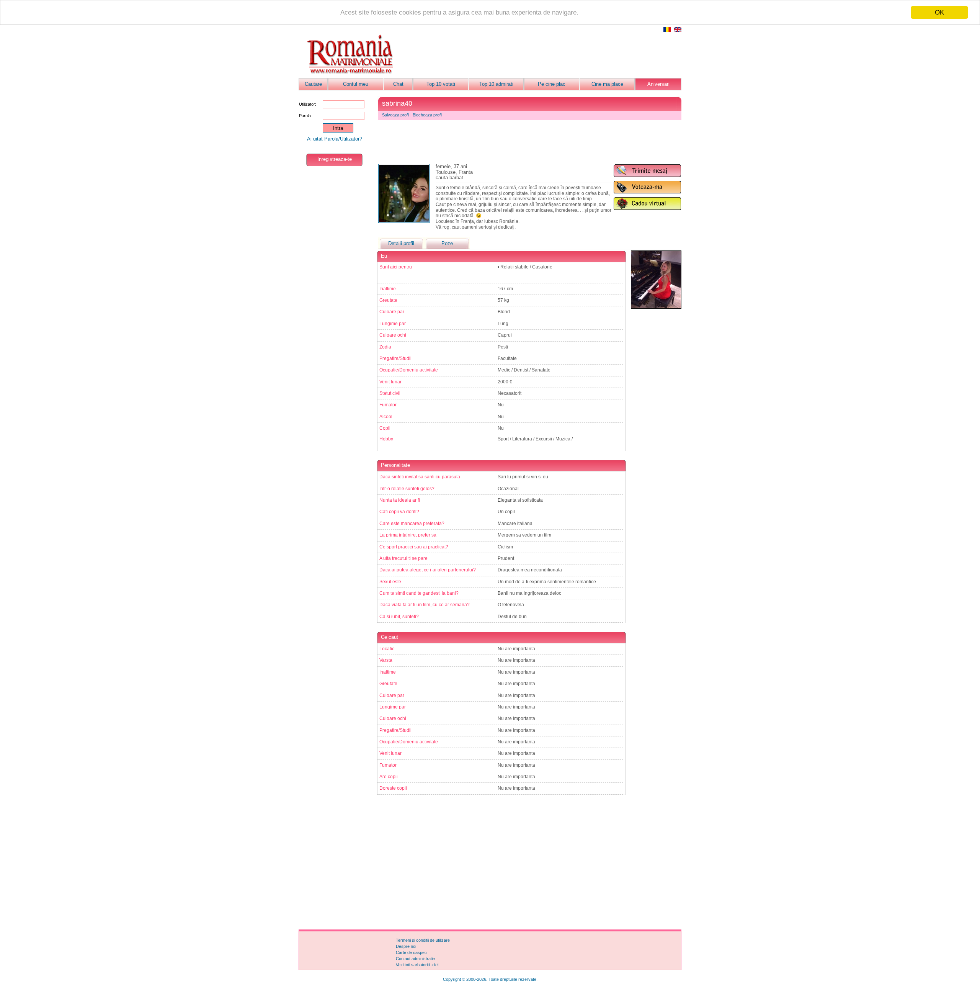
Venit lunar (390, 382)
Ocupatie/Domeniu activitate (408, 370)
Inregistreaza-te (334, 159)
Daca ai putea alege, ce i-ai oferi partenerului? (427, 570)
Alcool (385, 416)
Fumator (388, 405)
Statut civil (389, 393)
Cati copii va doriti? (399, 511)
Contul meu (355, 84)
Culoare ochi (392, 335)
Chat (398, 84)
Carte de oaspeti (411, 952)
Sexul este (390, 581)
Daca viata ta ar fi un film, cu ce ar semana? (424, 604)
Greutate (388, 300)
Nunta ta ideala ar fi (399, 500)
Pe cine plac (551, 84)
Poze (447, 243)
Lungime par (392, 323)
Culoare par (391, 311)
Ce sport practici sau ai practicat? (413, 547)
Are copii (388, 776)
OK (939, 12)
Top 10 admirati (496, 84)
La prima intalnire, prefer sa (407, 535)
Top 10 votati (440, 84)
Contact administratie (415, 958)
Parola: (305, 115)
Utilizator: (307, 104)
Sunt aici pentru (395, 267)
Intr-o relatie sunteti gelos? (406, 488)
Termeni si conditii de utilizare (423, 940)
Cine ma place (607, 84)
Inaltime (387, 288)
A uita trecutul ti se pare (403, 558)
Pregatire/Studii (395, 358)
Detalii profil (401, 243)
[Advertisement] (542, 56)
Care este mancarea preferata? (411, 523)
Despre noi (406, 946)
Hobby (386, 439)
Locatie (387, 648)
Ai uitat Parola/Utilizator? (334, 139)
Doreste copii (393, 788)
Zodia (385, 347)
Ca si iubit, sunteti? (399, 616)
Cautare (313, 84)
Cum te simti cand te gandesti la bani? (419, 593)
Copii (384, 428)
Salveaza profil (395, 115)
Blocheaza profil (427, 115)
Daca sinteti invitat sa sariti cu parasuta (419, 477)
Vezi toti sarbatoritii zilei (417, 964)
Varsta (385, 660)
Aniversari (658, 84)
